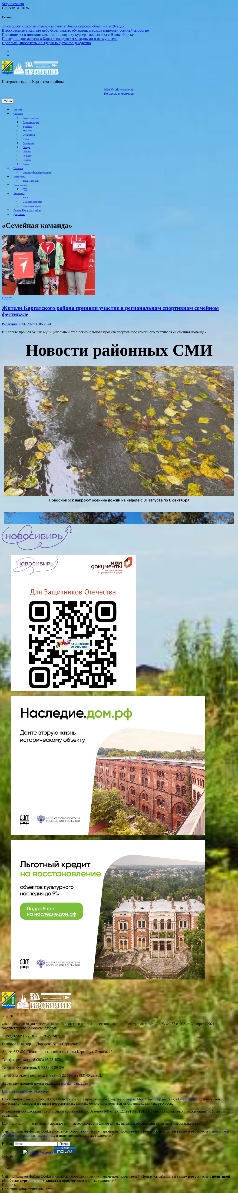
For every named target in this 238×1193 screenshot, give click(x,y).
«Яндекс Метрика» (137, 1099)
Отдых (26, 139)
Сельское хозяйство (32, 202)
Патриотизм (28, 143)
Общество (18, 114)
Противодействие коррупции (37, 172)
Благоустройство (31, 118)
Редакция (9, 324)
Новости (17, 109)
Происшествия (20, 185)
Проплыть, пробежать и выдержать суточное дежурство (46, 43)
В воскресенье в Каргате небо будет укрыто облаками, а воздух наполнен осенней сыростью (75, 30)
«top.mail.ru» (164, 1099)
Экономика (18, 193)
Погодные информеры (119, 93)
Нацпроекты (19, 176)
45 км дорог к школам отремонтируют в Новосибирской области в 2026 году (63, 26)
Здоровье (27, 126)
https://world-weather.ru (119, 89)
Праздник (27, 155)
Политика (18, 168)
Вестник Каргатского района (27, 210)
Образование (29, 135)
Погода (26, 147)
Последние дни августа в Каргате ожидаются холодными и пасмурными (59, 39)
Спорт (26, 164)
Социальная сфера (31, 206)
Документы (19, 214)
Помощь (27, 151)
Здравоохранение (31, 181)
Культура (27, 130)
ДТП (25, 189)
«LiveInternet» (187, 1099)
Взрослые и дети (31, 122)
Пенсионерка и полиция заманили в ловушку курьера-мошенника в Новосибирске (68, 35)
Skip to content (13, 4)
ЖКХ (25, 197)
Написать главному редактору (26, 1091)
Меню (8, 101)
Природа (27, 160)
